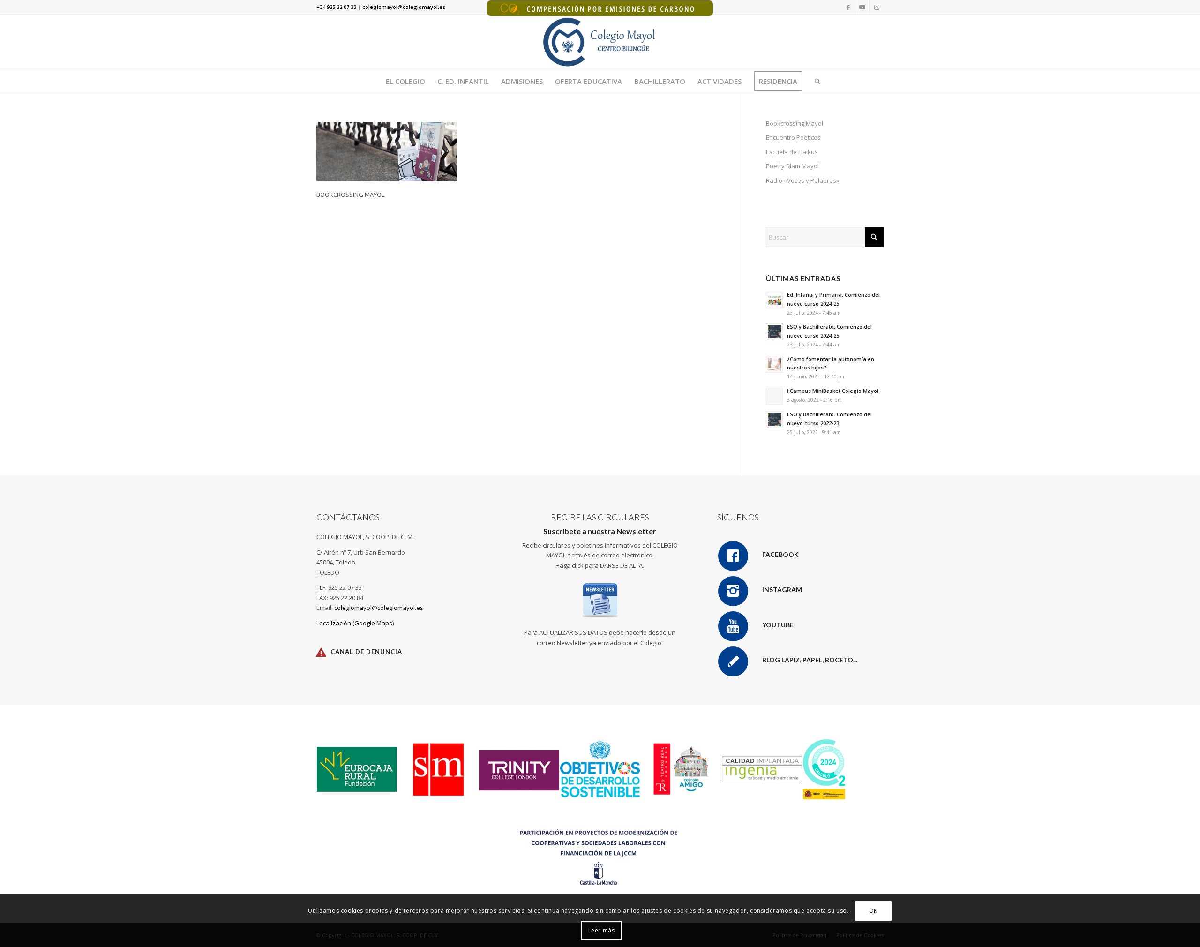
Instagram (782, 590)
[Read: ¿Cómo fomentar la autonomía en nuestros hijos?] (774, 364)
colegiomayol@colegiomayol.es (378, 607)
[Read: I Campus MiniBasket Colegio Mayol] (774, 396)
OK (873, 910)
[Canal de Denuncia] (321, 652)
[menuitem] (405, 81)
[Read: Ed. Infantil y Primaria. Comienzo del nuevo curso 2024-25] (774, 300)
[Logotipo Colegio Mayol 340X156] (600, 42)
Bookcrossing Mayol (794, 123)
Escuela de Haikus (792, 152)
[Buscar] (814, 81)
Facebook (780, 554)
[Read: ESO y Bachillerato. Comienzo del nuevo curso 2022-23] (774, 419)
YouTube (778, 625)
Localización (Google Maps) (355, 623)
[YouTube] (733, 626)
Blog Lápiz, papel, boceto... (809, 660)
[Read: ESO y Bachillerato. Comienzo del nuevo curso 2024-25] (774, 331)
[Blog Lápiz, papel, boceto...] (733, 661)
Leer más (601, 930)
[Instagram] (733, 591)
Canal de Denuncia (366, 651)
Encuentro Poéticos (793, 137)
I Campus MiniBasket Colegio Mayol (832, 390)
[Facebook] (733, 556)
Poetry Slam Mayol (792, 166)
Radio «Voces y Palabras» (802, 180)
